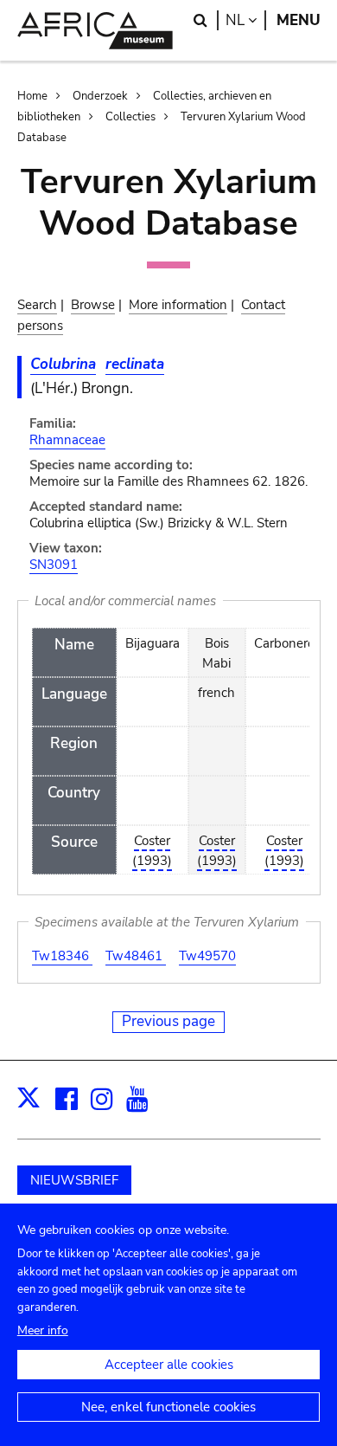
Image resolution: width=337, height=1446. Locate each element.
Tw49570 (207, 956)
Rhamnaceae (67, 440)
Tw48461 (135, 956)
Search (37, 304)
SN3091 (53, 564)
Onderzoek (100, 96)
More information (178, 304)
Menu (299, 20)
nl (246, 20)
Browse (93, 304)
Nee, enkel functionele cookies (168, 1407)
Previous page (168, 1021)
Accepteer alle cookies (169, 1364)
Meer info (42, 1330)
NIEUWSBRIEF (74, 1180)
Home (32, 96)
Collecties (130, 117)
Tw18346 (62, 956)
